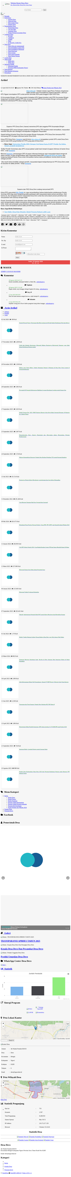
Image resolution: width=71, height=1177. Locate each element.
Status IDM (7, 59)
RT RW (10, 36)
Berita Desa (11, 797)
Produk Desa (8, 809)
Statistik (7, 969)
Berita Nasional (12, 801)
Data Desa (7, 44)
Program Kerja (8, 811)
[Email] (11, 224)
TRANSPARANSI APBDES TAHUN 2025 (20, 941)
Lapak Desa (7, 58)
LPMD (10, 39)
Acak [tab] (6, 315)
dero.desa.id (35, 139)
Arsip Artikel (10, 308)
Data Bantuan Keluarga (11, 71)
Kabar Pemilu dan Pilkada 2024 (52, 88)
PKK (9, 41)
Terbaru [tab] (6, 312)
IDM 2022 (11, 63)
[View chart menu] (68, 974)
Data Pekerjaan (12, 51)
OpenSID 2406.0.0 (15, 1173)
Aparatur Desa (12, 31)
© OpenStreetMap (61, 1038)
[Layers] (67, 1023)
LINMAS (11, 38)
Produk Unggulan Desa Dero (14, 956)
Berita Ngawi (12, 799)
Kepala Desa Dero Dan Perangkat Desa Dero (22, 949)
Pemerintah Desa (13, 28)
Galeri (7, 933)
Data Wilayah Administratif (16, 46)
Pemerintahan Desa (10, 26)
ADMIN (3, 271)
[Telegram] (15, 224)
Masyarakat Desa (13, 23)
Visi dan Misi (12, 29)
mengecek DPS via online (53, 155)
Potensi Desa (12, 24)
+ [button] (3, 1023)
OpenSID (68, 1038)
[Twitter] (7, 224)
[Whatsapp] (23, 224)
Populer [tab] (6, 313)
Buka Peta (4, 1040)
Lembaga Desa (8, 34)
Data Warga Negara (14, 56)
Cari (45, 10)
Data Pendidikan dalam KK (16, 48)
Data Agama (11, 53)
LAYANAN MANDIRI (13, 271)
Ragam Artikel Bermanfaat (16, 802)
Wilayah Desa (12, 21)
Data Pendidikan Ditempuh (16, 49)
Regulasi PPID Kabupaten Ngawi (18, 68)
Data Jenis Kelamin (14, 54)
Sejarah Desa (12, 19)
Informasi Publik (9, 64)
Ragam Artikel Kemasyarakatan (17, 804)
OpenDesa (5, 1173)
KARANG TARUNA (14, 43)
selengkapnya (44, 281)
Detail (10, 1040)
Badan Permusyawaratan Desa (17, 33)
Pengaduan (7, 73)
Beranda (6, 16)
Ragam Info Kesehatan (15, 806)
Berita (6, 796)
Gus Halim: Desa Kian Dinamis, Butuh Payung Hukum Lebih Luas (27, 212)
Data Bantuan (8, 69)
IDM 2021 (11, 61)
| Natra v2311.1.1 (27, 1173)
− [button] (3, 1026)
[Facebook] (2, 224)
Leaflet (54, 1038)
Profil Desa (7, 18)
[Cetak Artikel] (19, 224)
